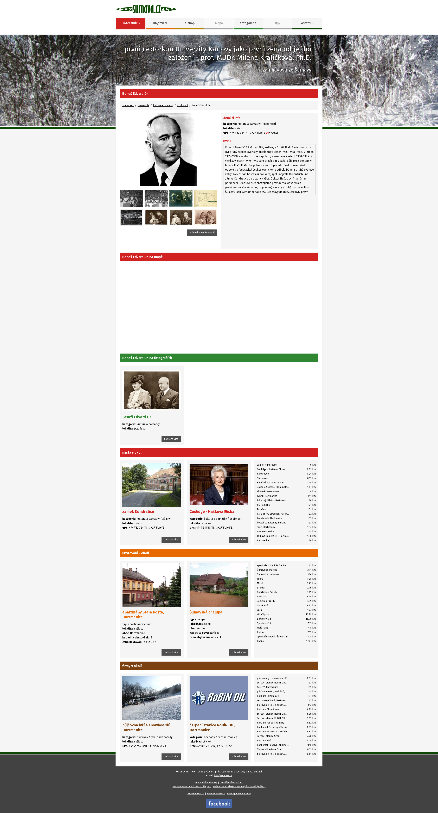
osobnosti (182, 105)
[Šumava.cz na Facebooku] (219, 803)
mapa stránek (254, 771)
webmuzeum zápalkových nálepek (192, 786)
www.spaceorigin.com (239, 793)
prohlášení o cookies (231, 782)
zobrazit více (171, 439)
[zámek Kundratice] (151, 485)
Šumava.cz (128, 105)
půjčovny (142, 737)
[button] (306, 23)
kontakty (240, 771)
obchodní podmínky (206, 782)
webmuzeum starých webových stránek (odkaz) (239, 786)
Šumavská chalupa (206, 612)
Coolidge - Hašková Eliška (212, 511)
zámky (166, 518)
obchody (209, 737)
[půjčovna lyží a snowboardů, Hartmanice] (151, 698)
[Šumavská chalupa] (219, 585)
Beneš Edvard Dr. (137, 417)
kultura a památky (163, 105)
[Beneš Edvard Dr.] (168, 149)
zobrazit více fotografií (202, 232)
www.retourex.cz (216, 793)
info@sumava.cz (223, 775)
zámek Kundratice (138, 511)
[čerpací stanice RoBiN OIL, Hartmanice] (219, 698)
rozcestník (143, 105)
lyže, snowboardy (161, 737)
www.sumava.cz (196, 793)
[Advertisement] (269, 223)
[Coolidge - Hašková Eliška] (219, 485)
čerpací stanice (227, 737)
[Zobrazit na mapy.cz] (272, 132)
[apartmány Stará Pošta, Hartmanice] (151, 585)
